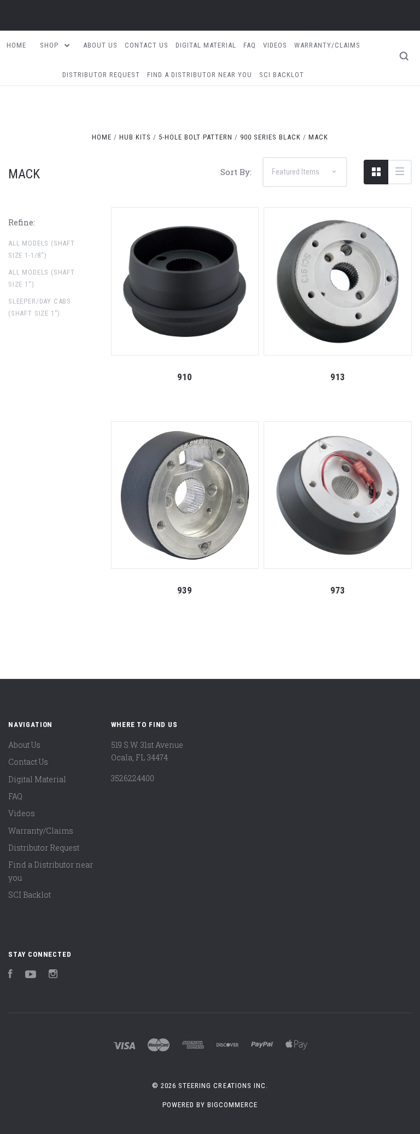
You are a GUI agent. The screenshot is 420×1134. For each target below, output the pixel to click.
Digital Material (206, 45)
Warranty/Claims (327, 45)
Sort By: (236, 171)
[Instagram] (53, 975)
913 (337, 376)
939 (184, 590)
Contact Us (146, 45)
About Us (100, 45)
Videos (275, 45)
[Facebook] (10, 975)
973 (337, 590)
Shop (50, 45)
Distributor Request (101, 75)
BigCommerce (232, 1105)
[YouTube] (30, 975)
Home (16, 45)
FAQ (249, 45)
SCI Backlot (281, 75)
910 (184, 376)
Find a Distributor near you (199, 75)
